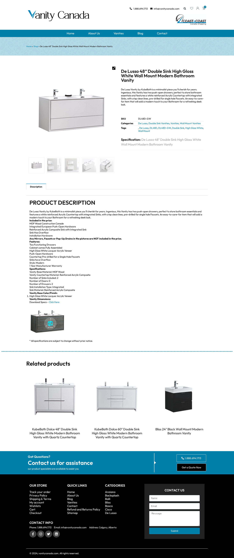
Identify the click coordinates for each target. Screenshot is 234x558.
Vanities (119, 33)
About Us (94, 33)
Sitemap (72, 513)
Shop (36, 46)
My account (36, 502)
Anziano (110, 492)
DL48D (153, 127)
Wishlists (35, 506)
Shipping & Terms (40, 499)
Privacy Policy (38, 495)
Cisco (108, 509)
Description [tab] (36, 186)
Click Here (54, 302)
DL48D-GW (164, 127)
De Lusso (142, 123)
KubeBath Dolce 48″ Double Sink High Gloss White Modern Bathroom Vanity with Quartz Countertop (55, 433)
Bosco (109, 506)
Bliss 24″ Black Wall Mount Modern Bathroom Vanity (179, 431)
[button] (185, 8)
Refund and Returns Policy (83, 509)
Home (70, 33)
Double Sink (178, 127)
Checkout (35, 513)
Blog (140, 33)
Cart (32, 509)
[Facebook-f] (32, 533)
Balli (107, 499)
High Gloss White (194, 127)
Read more (54, 442)
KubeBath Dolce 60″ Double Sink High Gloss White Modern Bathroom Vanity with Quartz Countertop (117, 433)
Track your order (40, 492)
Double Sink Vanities (159, 123)
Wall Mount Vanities (190, 123)
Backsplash (112, 495)
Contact (162, 33)
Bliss (108, 502)
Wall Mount (144, 130)
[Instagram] (40, 533)
